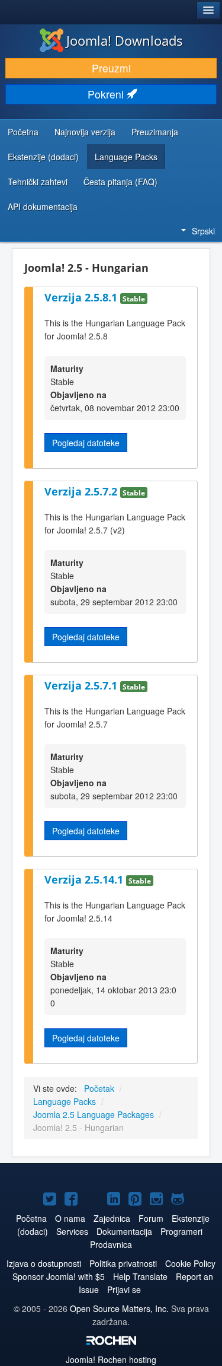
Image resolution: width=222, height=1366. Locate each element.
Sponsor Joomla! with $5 (58, 1276)
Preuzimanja (154, 132)
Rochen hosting (111, 1359)
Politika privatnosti (123, 1263)
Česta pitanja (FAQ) (120, 182)
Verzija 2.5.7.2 (82, 491)
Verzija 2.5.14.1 (85, 879)
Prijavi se (124, 1289)
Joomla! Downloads (124, 40)
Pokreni (107, 94)
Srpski (203, 231)
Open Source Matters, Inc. (119, 1308)
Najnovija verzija (84, 132)
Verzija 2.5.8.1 (82, 297)
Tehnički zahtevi (37, 182)
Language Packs (126, 157)
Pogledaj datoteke (86, 443)
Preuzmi (111, 68)
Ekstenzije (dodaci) (43, 157)
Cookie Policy (190, 1263)
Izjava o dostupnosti (44, 1263)
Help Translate (140, 1276)
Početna (23, 132)
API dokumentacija (43, 206)
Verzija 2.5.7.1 (82, 685)
